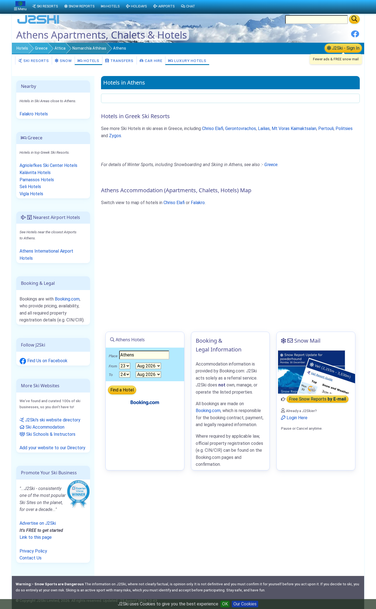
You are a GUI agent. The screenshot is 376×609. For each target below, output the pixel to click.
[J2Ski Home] (38, 23)
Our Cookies (245, 604)
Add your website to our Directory (52, 447)
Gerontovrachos (240, 128)
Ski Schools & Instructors (50, 434)
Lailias (264, 128)
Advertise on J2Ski (38, 523)
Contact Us (31, 558)
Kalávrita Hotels (35, 172)
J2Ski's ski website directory (52, 420)
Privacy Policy (33, 551)
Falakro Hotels (34, 114)
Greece (41, 48)
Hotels (22, 48)
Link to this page (36, 537)
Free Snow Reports (317, 399)
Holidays (139, 6)
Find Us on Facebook (46, 360)
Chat (190, 6)
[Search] (354, 19)
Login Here (296, 417)
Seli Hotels (30, 186)
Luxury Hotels (189, 60)
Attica (60, 48)
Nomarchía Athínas (89, 48)
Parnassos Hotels (37, 179)
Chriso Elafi (212, 128)
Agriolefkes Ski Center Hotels (48, 165)
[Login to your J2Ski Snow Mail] (316, 372)
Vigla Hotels (31, 193)
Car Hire (153, 60)
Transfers (121, 60)
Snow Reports (81, 6)
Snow (65, 60)
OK (225, 604)
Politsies (344, 128)
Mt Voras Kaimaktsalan (294, 128)
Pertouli (326, 128)
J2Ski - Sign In (345, 48)
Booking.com (67, 299)
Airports (166, 6)
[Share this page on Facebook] (355, 36)
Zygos (115, 135)
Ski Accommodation (44, 427)
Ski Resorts (35, 60)
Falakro (198, 202)
